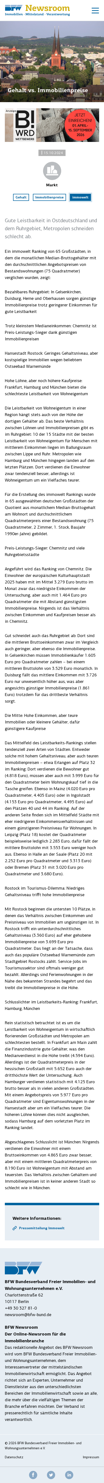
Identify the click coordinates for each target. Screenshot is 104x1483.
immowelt (80, 197)
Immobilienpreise (49, 197)
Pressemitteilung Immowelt (42, 1228)
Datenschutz (14, 1457)
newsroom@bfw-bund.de (28, 1314)
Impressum (91, 1457)
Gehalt (21, 197)
